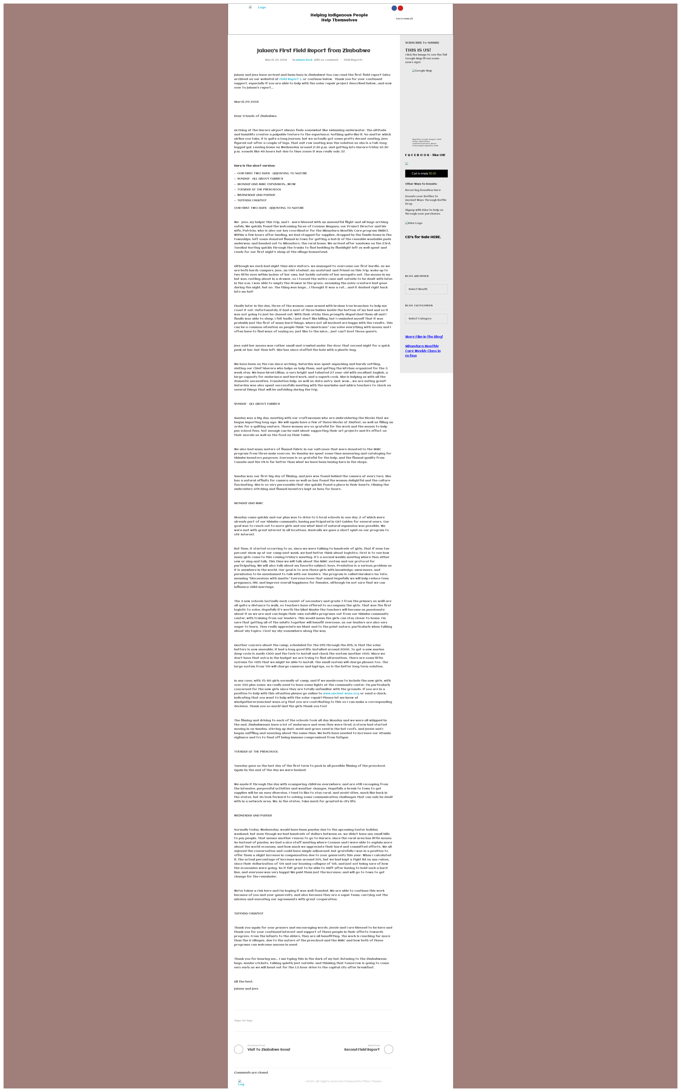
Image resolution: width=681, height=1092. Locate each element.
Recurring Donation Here (423, 190)
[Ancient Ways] (260, 14)
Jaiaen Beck (304, 60)
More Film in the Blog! (424, 337)
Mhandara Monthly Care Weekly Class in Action (423, 351)
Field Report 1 (290, 79)
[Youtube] (400, 8)
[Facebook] (394, 8)
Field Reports (353, 60)
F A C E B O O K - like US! (425, 155)
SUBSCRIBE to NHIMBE (422, 42)
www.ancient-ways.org (341, 693)
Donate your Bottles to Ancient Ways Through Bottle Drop (425, 200)
